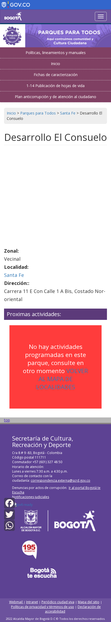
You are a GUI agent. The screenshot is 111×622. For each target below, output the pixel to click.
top (7, 420)
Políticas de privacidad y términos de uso (42, 607)
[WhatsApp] (9, 525)
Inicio (55, 63)
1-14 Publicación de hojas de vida (55, 85)
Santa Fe (14, 275)
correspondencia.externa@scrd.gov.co (60, 480)
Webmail (16, 602)
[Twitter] (9, 513)
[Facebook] (9, 502)
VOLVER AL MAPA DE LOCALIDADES (62, 379)
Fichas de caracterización (56, 74)
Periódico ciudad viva (57, 602)
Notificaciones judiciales (30, 497)
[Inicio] (13, 16)
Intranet (32, 602)
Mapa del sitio (88, 602)
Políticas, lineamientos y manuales (56, 52)
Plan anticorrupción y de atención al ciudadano (55, 96)
